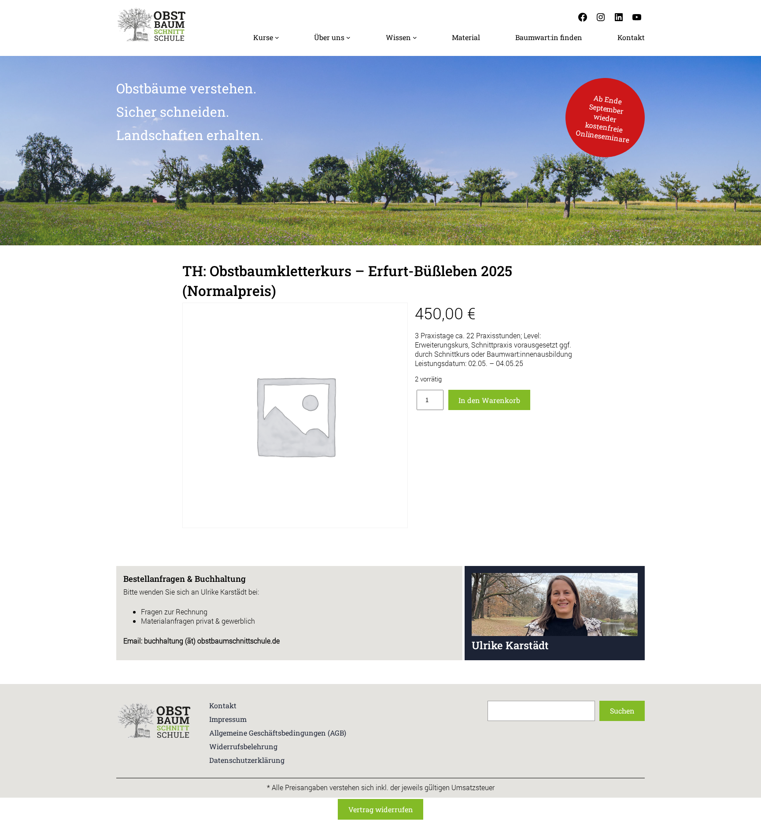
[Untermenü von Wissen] (415, 37)
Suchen (622, 710)
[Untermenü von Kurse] (277, 37)
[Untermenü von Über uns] (348, 37)
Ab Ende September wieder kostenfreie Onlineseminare (602, 118)
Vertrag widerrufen (380, 809)
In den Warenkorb (489, 400)
